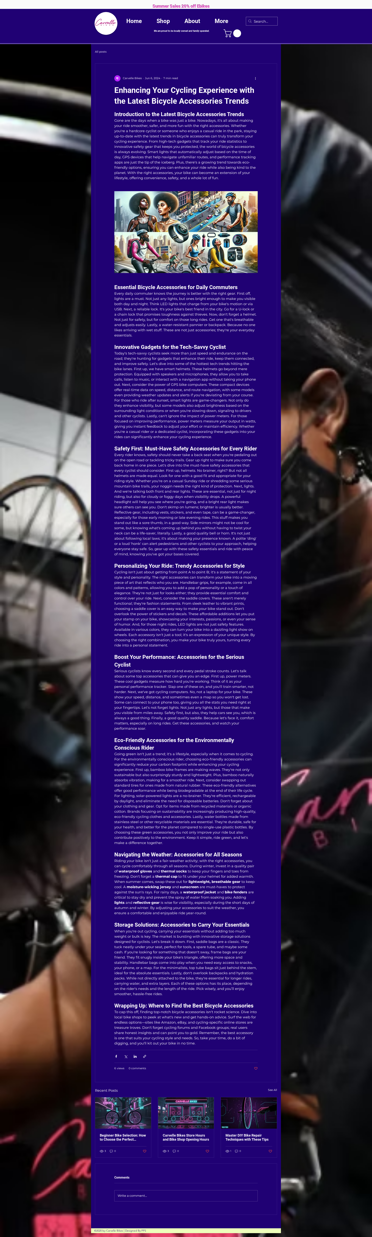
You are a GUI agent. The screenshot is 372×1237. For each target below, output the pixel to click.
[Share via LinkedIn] (135, 1056)
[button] (233, 33)
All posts (101, 51)
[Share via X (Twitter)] (125, 1056)
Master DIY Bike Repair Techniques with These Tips (247, 1137)
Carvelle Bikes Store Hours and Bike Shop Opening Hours (186, 1137)
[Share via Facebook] (116, 1056)
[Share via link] (144, 1056)
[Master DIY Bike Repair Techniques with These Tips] (249, 1113)
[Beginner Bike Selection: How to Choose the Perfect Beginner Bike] (123, 1113)
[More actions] (255, 78)
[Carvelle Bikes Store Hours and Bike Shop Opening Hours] (186, 1113)
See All (272, 1090)
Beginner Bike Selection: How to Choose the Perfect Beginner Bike (123, 1137)
